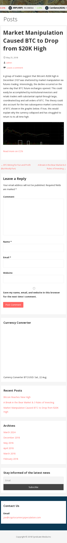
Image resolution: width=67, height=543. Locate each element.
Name (7, 241)
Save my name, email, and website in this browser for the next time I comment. (31, 294)
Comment (8, 196)
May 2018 (8, 442)
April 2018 (8, 448)
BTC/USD (29, 377)
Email (7, 257)
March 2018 (9, 453)
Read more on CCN (13, 151)
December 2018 (11, 437)
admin (9, 62)
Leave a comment (15, 67)
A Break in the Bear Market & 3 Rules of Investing (28, 402)
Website (7, 272)
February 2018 (10, 458)
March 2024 (9, 432)
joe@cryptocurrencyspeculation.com (22, 517)
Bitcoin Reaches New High (17, 397)
